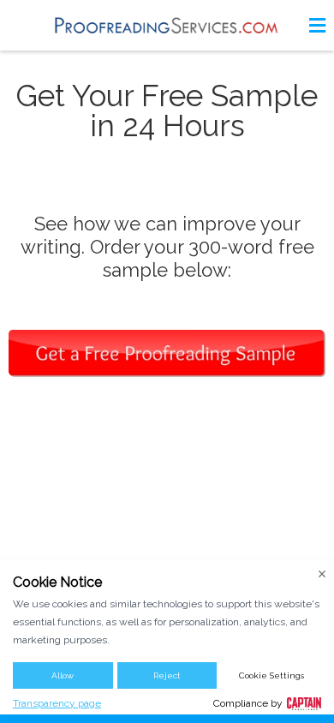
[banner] (167, 25)
